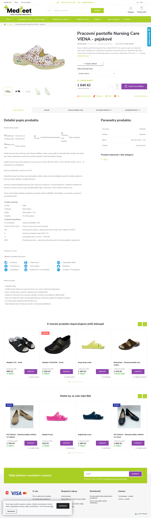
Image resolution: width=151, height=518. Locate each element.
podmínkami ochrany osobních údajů (115, 479)
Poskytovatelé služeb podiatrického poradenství (101, 497)
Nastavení (11, 511)
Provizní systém (26, 2)
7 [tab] (80, 381)
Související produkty (103, 110)
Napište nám (7, 2)
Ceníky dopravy (66, 496)
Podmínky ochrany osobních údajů (72, 504)
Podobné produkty (131, 110)
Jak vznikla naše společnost (41, 499)
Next (145, 324)
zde (51, 506)
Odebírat (135, 474)
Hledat (97, 10)
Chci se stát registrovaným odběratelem (98, 502)
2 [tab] (70, 381)
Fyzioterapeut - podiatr (125, 496)
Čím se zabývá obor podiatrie (42, 496)
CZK (141, 2)
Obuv (105, 159)
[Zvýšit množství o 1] (117, 85)
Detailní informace (83, 56)
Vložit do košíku (136, 86)
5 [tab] (76, 381)
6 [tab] (78, 381)
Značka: (140, 96)
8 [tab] (81, 381)
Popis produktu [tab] (18, 110)
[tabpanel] (22, 354)
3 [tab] (72, 381)
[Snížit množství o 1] (117, 87)
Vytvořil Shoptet (142, 514)
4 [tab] (74, 381)
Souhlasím (63, 506)
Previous (140, 324)
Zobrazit (30, 372)
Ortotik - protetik (123, 499)
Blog (16, 2)
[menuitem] (9, 19)
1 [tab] (69, 381)
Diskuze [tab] (47, 110)
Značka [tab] (75, 110)
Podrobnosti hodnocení (104, 44)
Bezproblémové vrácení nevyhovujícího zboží (73, 500)
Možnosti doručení (86, 80)
